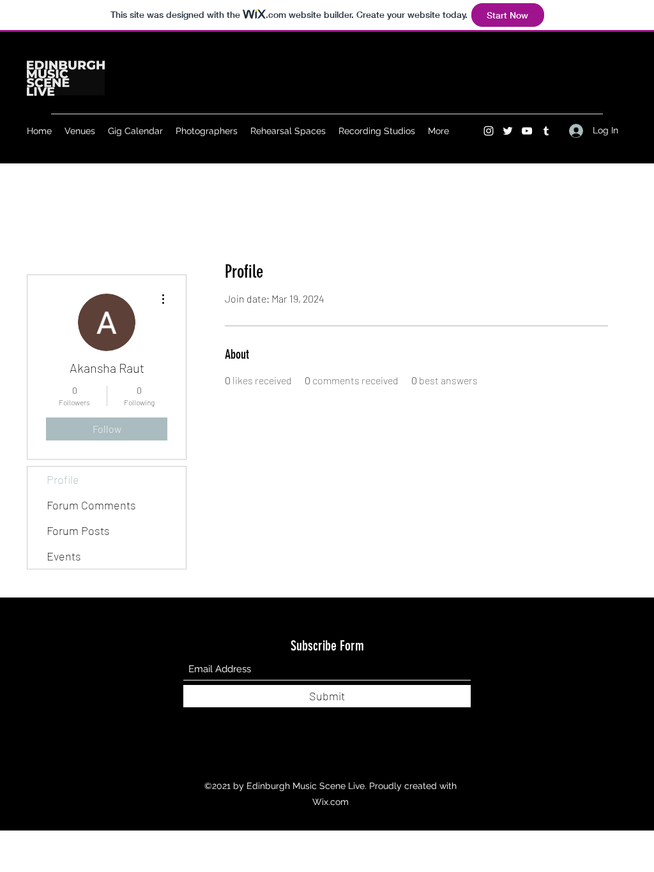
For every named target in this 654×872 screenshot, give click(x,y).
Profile (63, 479)
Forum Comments (91, 505)
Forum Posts (78, 530)
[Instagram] (488, 130)
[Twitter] (507, 130)
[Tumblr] (546, 130)
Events (64, 556)
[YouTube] (527, 130)
